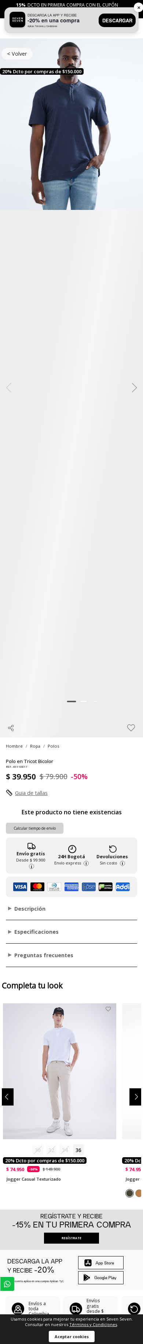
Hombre (14, 746)
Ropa (35, 746)
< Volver (17, 53)
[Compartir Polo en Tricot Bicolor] (11, 728)
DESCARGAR (117, 20)
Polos (53, 746)
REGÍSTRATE (71, 1238)
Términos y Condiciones (93, 1324)
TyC (61, 1281)
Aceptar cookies (72, 1336)
